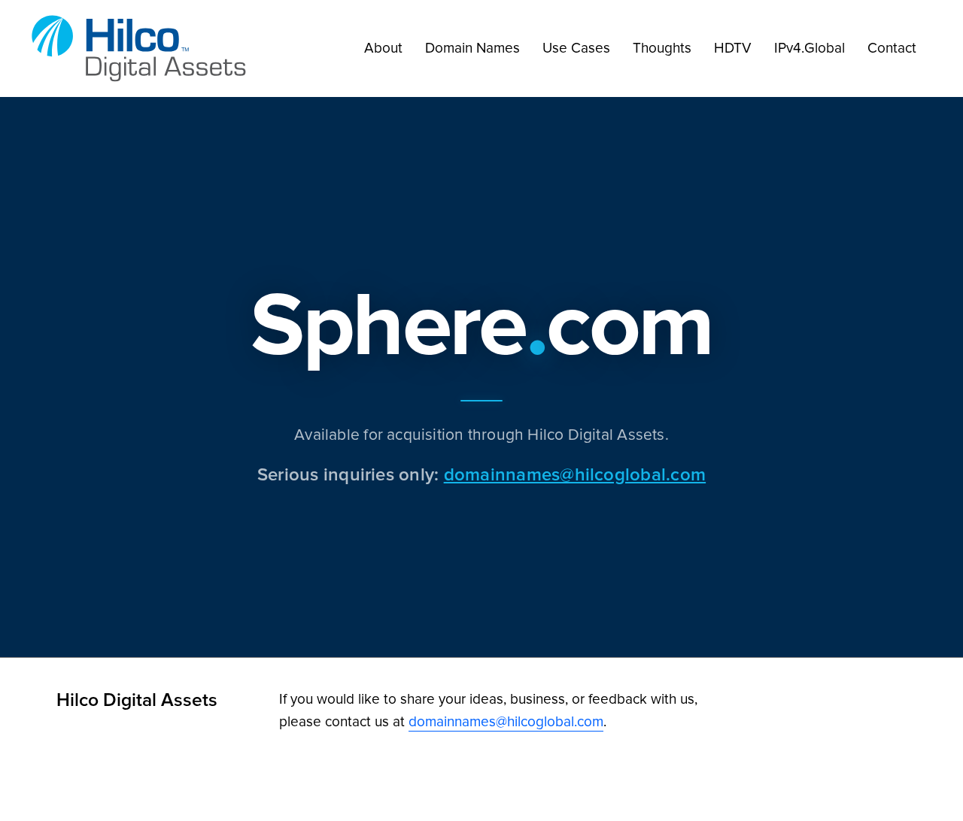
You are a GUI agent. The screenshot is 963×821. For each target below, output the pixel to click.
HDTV (733, 48)
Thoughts (662, 48)
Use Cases (576, 48)
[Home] (143, 48)
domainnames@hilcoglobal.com (575, 474)
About (383, 48)
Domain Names (472, 48)
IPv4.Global (809, 48)
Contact (891, 48)
